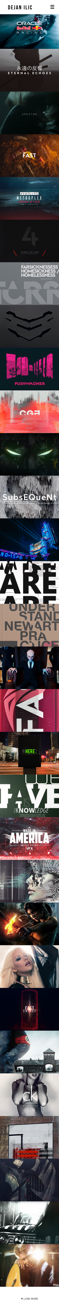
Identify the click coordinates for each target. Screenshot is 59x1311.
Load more (30, 1299)
